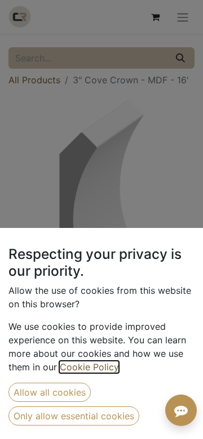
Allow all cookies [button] (50, 392)
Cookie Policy (89, 367)
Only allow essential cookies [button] (74, 416)
